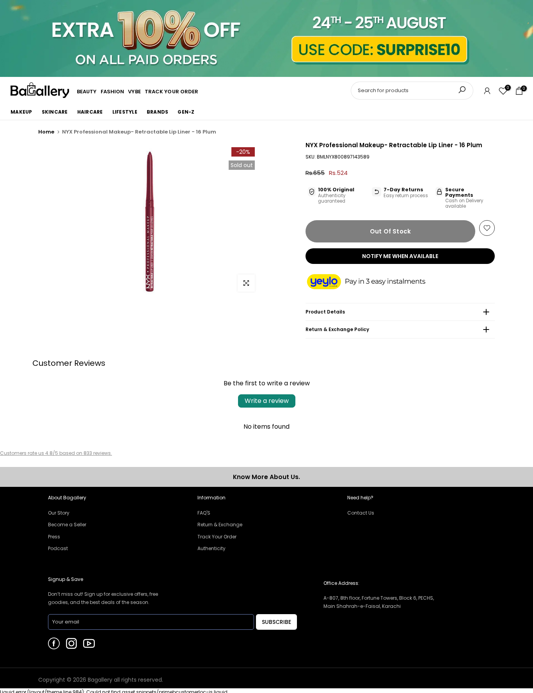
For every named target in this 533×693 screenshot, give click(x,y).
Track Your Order (216, 536)
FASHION (112, 91)
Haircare (90, 112)
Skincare (55, 112)
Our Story (58, 513)
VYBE (134, 91)
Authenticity (211, 548)
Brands (158, 112)
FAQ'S (203, 513)
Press (54, 536)
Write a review (267, 400)
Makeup (21, 112)
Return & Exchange (219, 524)
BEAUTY (87, 91)
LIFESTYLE (124, 112)
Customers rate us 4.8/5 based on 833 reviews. (56, 453)
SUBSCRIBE (276, 622)
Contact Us (360, 513)
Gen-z (186, 112)
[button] (374, 282)
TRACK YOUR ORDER (172, 91)
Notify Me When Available (400, 256)
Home (46, 131)
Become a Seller (67, 524)
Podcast (58, 548)
